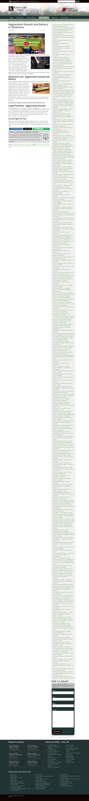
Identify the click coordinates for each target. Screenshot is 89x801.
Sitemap (10, 797)
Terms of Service (71, 759)
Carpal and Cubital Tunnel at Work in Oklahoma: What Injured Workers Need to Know (63, 628)
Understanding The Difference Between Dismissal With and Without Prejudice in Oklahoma (63, 208)
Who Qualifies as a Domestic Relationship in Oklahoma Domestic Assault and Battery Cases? (63, 37)
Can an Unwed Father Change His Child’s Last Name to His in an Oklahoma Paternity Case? (63, 562)
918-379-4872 (33, 748)
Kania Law (43, 30)
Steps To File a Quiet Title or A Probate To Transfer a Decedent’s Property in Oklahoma (63, 661)
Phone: (54, 703)
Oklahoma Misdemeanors (66, 781)
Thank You (69, 760)
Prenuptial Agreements (41, 785)
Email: (53, 697)
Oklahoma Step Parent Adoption (43, 784)
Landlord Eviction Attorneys (73, 753)
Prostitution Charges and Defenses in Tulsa (63, 91)
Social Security (51, 759)
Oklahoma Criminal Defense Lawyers (35, 145)
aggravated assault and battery (37, 72)
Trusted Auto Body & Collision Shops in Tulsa (21, 788)
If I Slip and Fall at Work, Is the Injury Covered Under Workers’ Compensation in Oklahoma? (63, 581)
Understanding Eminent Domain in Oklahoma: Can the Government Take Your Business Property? (63, 433)
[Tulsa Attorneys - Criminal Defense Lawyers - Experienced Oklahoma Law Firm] (17, 8)
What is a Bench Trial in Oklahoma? (61, 288)
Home (11, 17)
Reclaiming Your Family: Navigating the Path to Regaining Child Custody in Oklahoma (62, 486)
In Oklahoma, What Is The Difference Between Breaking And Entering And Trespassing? (62, 327)
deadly (43, 108)
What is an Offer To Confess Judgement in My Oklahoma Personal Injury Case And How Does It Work (63, 673)
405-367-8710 (15, 756)
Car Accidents (14, 780)
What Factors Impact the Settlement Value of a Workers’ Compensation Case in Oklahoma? (63, 589)
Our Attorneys (70, 756)
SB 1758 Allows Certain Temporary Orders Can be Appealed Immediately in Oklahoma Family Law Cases (63, 534)
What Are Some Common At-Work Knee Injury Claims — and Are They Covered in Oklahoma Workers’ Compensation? (63, 597)
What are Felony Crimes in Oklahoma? (62, 135)
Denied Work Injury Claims (16, 777)
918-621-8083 (15, 764)
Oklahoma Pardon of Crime (66, 783)
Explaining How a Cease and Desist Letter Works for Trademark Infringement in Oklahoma (63, 422)
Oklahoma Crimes (64, 777)
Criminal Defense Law (18, 144)
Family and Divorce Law (54, 751)
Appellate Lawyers (52, 745)
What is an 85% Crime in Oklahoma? (62, 297)
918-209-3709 (33, 756)
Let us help (32, 124)
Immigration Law (52, 753)
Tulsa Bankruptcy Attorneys (55, 762)
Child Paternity (39, 777)
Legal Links (54, 17)
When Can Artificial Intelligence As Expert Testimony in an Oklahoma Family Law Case (63, 544)
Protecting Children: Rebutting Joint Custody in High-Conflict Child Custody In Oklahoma (63, 494)
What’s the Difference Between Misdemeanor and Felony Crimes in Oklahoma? (61, 132)
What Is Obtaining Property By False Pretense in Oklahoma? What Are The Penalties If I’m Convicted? (62, 321)
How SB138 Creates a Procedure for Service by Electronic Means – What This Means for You (63, 464)
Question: (54, 710)
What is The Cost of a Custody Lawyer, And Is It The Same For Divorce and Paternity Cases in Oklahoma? (62, 349)
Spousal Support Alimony (41, 787)
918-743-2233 (35, 1)
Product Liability (14, 784)
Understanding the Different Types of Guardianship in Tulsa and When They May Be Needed (63, 388)
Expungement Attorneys (73, 748)
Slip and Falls (14, 778)
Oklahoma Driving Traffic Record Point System (70, 778)
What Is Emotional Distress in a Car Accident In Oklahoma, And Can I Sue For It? (63, 665)
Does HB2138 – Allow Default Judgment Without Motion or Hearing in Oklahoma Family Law (63, 539)
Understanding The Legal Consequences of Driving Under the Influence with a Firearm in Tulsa (63, 121)
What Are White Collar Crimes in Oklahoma (63, 333)
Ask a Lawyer (13, 1)
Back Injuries (13, 774)
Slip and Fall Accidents (16, 787)
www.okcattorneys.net (13, 757)
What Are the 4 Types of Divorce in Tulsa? (63, 394)
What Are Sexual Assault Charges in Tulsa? (63, 90)
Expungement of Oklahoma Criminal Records (70, 776)
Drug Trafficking (63, 774)
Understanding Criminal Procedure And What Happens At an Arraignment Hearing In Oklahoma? (63, 229)
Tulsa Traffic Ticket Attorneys (66, 785)
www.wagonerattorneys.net (14, 749)
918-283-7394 (15, 748)
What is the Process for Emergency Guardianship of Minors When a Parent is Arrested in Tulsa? (63, 639)
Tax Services (51, 760)
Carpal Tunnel (14, 776)
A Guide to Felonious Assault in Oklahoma (63, 27)
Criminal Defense (52, 750)
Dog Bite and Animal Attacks (17, 781)
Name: (53, 690)
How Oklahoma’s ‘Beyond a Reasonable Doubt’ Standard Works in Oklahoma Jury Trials (63, 182)
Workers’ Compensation (54, 767)
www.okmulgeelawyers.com (14, 765)
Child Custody (39, 774)
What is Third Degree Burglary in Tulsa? (62, 109)
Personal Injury (51, 757)
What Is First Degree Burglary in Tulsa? (62, 99)
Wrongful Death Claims (16, 790)
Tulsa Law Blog (43, 17)
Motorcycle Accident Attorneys (18, 783)
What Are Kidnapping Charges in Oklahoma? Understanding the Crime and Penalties (63, 171)
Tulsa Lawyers (28, 144)
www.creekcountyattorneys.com (34, 757)
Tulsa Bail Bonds (64, 784)
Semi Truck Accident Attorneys (17, 785)
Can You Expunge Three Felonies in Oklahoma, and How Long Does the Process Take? (61, 48)
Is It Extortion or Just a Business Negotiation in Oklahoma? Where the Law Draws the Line (63, 343)
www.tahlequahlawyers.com (33, 765)
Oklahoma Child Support (41, 781)
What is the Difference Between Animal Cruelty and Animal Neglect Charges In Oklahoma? (62, 224)
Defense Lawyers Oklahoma (18, 145)
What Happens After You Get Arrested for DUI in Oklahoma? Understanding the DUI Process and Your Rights (63, 157)
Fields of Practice (31, 17)
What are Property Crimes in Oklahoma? (63, 293)
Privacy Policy (70, 757)
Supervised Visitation (40, 788)
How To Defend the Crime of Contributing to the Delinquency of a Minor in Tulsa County (63, 68)
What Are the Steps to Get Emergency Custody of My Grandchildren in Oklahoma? (62, 576)
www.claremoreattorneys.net (33, 749)
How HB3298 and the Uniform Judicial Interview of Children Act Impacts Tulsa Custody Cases (62, 469)
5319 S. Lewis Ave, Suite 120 (24, 1)
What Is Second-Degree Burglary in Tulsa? (63, 101)
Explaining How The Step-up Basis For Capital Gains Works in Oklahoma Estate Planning (63, 527)
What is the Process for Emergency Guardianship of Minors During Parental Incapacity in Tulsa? (62, 643)
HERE (43, 102)
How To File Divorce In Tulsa (42, 778)
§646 (20, 83)
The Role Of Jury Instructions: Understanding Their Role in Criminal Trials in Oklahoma (63, 307)
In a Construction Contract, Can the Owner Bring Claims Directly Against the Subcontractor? (63, 555)
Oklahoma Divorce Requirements (43, 783)
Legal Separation (39, 780)
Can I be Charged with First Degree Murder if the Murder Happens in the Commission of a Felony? (63, 219)
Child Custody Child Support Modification (45, 776)
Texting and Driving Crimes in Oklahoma (63, 324)
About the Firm (20, 17)
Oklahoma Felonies (64, 780)
